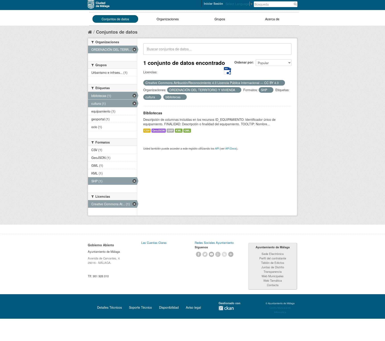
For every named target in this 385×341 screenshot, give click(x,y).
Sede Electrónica (273, 254)
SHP (170, 130)
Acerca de (272, 19)
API (217, 148)
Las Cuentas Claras (154, 242)
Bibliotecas (152, 112)
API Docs (230, 148)
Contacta (273, 285)
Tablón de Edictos (272, 263)
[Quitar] (281, 83)
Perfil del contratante (272, 258)
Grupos (220, 19)
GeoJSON (158, 130)
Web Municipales (273, 276)
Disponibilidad (169, 307)
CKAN (226, 308)
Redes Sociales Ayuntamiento (214, 242)
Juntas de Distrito (272, 267)
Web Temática (272, 280)
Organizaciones (168, 19)
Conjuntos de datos (115, 19)
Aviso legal (193, 307)
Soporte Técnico (140, 307)
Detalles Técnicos (109, 307)
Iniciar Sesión (213, 3)
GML (187, 130)
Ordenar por (243, 62)
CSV (147, 130)
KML (179, 130)
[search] (285, 51)
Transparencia (273, 271)
